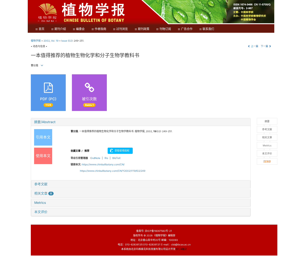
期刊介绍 (60, 28)
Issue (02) (67, 40)
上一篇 (254, 46)
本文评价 (40, 212)
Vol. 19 (54, 40)
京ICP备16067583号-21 (158, 230)
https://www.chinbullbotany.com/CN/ (103, 164)
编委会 (80, 28)
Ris (106, 158)
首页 (41, 28)
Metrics (40, 203)
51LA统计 (181, 249)
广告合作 (186, 28)
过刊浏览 (122, 28)
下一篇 (265, 46)
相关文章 (43, 193)
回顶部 (267, 161)
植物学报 (36, 40)
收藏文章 (76, 150)
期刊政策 (143, 28)
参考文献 (40, 184)
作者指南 (100, 28)
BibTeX (116, 158)
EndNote (95, 158)
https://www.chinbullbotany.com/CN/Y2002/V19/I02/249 (112, 170)
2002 (47, 40)
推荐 (86, 150)
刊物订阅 (165, 28)
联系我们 (208, 28)
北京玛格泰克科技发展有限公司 (148, 249)
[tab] (140, 122)
